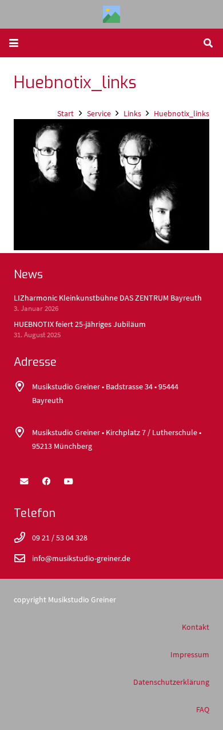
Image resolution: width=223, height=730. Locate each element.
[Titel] (111, 14)
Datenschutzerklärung (171, 682)
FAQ (202, 709)
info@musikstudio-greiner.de (81, 558)
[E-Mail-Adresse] (24, 481)
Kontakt (195, 627)
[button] (14, 43)
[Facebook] (46, 481)
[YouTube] (68, 481)
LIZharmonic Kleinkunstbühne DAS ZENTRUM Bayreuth (108, 298)
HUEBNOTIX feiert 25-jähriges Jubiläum (80, 324)
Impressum (189, 654)
